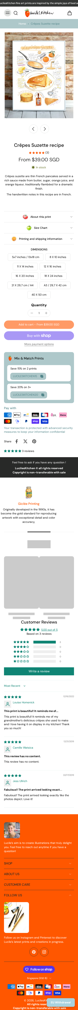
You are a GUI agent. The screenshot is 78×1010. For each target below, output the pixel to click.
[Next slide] (44, 128)
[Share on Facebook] (16, 441)
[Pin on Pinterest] (34, 441)
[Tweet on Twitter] (25, 441)
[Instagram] (44, 952)
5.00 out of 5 (49, 630)
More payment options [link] (39, 344)
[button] (39, 324)
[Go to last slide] (33, 128)
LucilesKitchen (44, 1000)
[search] (15, 13)
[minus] (32, 313)
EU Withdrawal (61, 1002)
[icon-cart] (69, 13)
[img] (12, 697)
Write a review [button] (39, 671)
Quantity (39, 305)
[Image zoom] (39, 75)
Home (22, 23)
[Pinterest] (33, 952)
